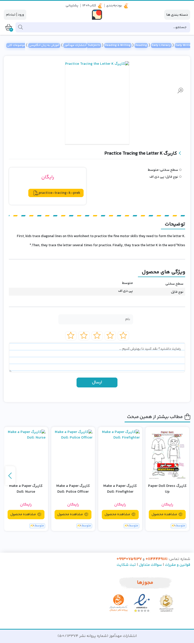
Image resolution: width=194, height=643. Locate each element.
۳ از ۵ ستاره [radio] (97, 335)
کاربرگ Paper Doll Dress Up (167, 489)
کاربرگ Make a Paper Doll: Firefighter (120, 489)
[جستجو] (19, 27)
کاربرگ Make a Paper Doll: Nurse (26, 489)
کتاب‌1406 (89, 5)
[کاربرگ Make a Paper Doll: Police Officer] (73, 454)
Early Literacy (161, 45)
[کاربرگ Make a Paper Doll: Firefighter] (120, 454)
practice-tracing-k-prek (59, 193)
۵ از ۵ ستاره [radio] (71, 335)
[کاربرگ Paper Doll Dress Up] (167, 454)
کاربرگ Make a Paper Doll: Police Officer (73, 489)
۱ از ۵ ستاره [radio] (123, 335)
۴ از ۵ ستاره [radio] (84, 335)
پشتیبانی (72, 5)
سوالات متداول (150, 565)
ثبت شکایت (126, 565)
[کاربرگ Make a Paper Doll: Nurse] (26, 454)
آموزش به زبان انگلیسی (44, 45)
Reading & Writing (118, 45)
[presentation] (10, 475)
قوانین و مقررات (177, 565)
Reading (141, 45)
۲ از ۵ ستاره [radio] (110, 335)
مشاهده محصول (165, 514)
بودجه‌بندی (114, 5)
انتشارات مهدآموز (75, 45)
